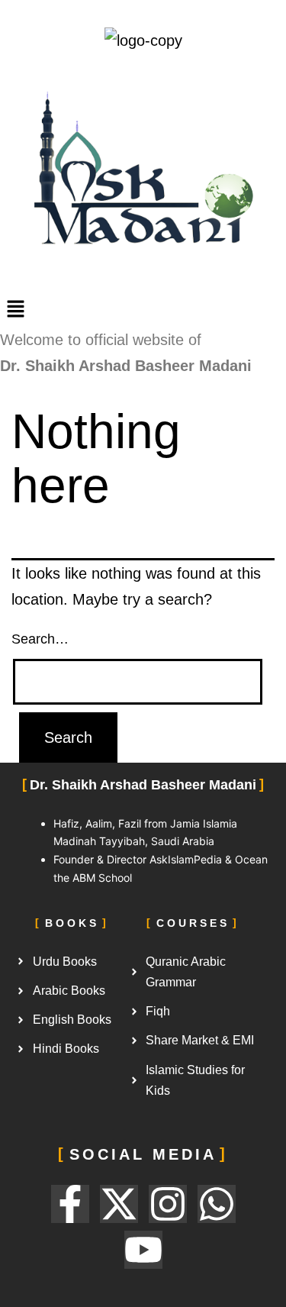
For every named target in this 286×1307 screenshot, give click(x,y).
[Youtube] (143, 1250)
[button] (143, 310)
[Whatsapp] (217, 1204)
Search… (40, 639)
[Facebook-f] (70, 1204)
